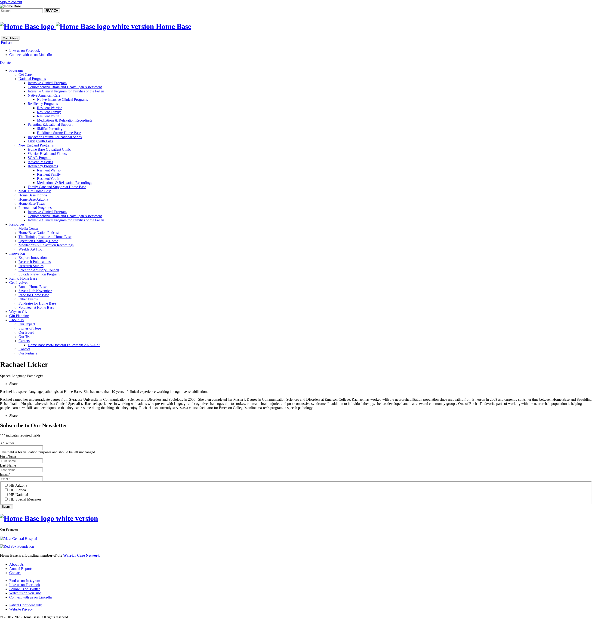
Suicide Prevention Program (38, 274)
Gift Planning (19, 316)
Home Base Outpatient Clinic (49, 149)
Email (5, 474)
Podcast (6, 43)
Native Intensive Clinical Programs (62, 99)
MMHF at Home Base (34, 191)
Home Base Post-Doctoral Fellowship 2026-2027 (64, 345)
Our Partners (27, 353)
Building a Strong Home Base (59, 133)
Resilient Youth (48, 116)
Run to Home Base (23, 278)
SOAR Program (39, 158)
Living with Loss (40, 141)
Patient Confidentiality (25, 605)
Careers (24, 341)
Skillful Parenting (49, 129)
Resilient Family (49, 112)
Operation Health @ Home (38, 241)
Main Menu (10, 38)
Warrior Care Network (81, 555)
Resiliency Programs (43, 104)
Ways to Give (19, 312)
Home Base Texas (31, 203)
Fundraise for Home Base (37, 303)
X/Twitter (7, 443)
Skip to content (11, 2)
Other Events (28, 299)
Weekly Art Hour (31, 249)
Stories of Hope (29, 328)
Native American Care (44, 95)
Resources (16, 224)
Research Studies (30, 266)
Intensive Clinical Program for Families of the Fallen (66, 91)
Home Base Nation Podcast (38, 233)
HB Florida (17, 490)
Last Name (8, 465)
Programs (16, 70)
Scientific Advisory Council (38, 270)
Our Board (26, 332)
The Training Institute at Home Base (44, 237)
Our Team (25, 337)
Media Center (28, 228)
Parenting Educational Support (50, 124)
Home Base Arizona (33, 199)
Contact (24, 349)
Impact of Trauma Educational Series (55, 137)
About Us (16, 320)
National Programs (32, 79)
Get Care (25, 74)
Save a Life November (35, 291)
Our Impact (26, 324)
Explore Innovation (32, 258)
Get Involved (18, 282)
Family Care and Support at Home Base (57, 187)
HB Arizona (18, 485)
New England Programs (36, 145)
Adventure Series (40, 162)
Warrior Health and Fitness (47, 154)
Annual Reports (20, 569)
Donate (5, 62)
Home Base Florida (32, 195)
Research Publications (34, 262)
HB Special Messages (25, 499)
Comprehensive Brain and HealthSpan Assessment (65, 87)
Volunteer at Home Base (36, 307)
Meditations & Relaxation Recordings (64, 120)
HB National (18, 495)
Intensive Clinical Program (47, 83)
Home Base (172, 26)
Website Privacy (21, 609)
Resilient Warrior (49, 108)
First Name (8, 456)
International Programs (35, 208)
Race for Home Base (33, 295)
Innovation (17, 253)
